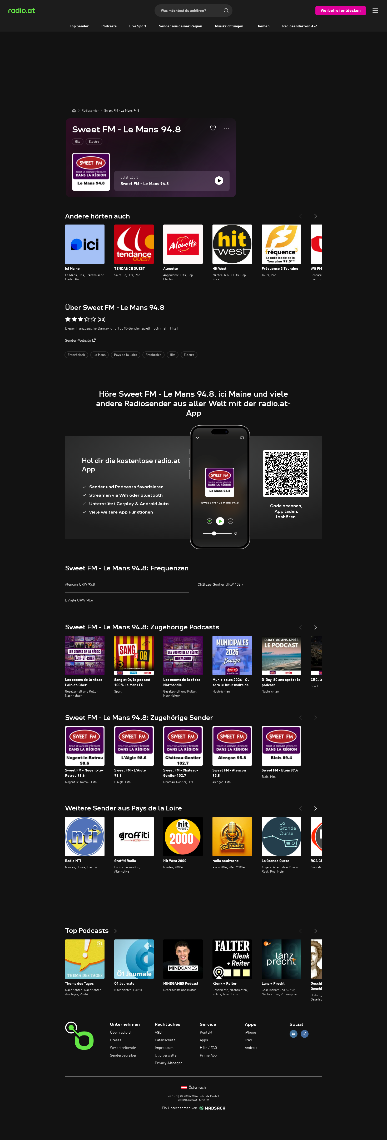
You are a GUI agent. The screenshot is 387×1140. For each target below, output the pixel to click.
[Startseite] (74, 110)
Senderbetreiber (123, 1055)
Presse (115, 1040)
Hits (77, 141)
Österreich (197, 1087)
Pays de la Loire (125, 355)
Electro (94, 141)
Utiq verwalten (166, 1055)
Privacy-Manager (168, 1063)
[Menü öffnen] (375, 10)
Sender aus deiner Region (180, 26)
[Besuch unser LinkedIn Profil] (293, 1034)
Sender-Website (78, 340)
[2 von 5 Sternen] (74, 319)
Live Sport (137, 26)
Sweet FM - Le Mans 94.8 (145, 184)
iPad (248, 1040)
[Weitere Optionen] (227, 128)
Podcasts (109, 26)
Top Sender (79, 26)
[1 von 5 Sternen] (68, 319)
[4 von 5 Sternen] (87, 319)
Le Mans (99, 355)
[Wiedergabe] (219, 180)
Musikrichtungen (229, 26)
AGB (158, 1032)
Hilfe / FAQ (208, 1048)
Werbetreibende (123, 1048)
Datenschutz (165, 1040)
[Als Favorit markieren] (213, 128)
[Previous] (300, 214)
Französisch (76, 355)
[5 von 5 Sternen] (93, 319)
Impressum (164, 1048)
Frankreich (153, 355)
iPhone (250, 1032)
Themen (263, 26)
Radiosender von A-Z (299, 26)
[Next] (315, 214)
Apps (204, 1040)
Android (251, 1048)
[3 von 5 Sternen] (80, 319)
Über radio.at (121, 1032)
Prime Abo (208, 1055)
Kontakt (206, 1032)
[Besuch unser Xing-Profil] (304, 1034)
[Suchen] (226, 10)
